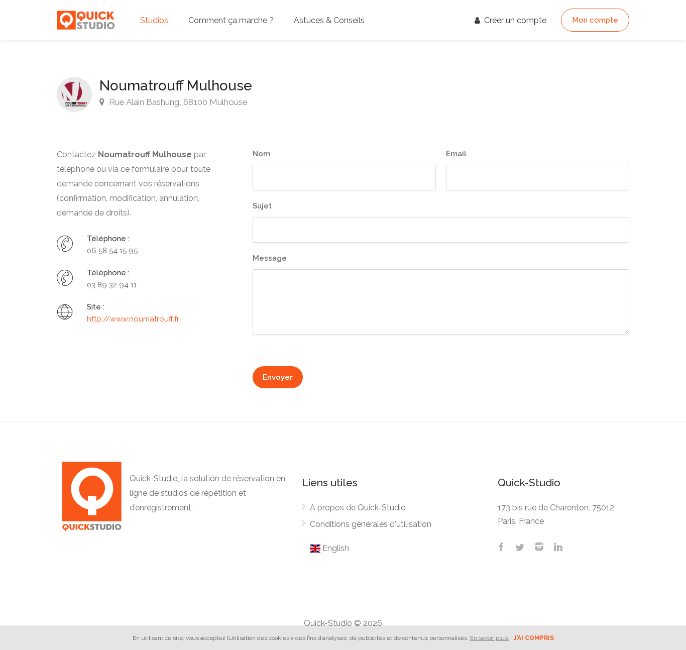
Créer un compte (514, 20)
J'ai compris (534, 637)
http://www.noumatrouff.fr (133, 318)
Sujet (262, 205)
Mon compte (595, 20)
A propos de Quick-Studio (358, 507)
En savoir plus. (489, 637)
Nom (261, 153)
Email (456, 153)
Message (270, 258)
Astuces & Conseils (329, 20)
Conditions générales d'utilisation (370, 524)
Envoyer (278, 377)
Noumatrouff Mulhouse (175, 85)
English (334, 548)
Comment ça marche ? (231, 20)
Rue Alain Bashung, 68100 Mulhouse (177, 102)
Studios (154, 20)
